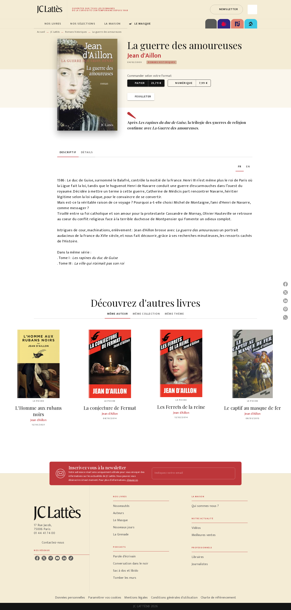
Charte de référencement (218, 597)
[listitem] (37, 558)
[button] (226, 9)
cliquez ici (132, 480)
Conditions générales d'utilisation (174, 597)
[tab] (38, 23)
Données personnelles (70, 597)
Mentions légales (136, 597)
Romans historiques (76, 32)
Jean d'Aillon (144, 55)
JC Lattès (55, 32)
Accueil (41, 32)
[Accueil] (50, 9)
